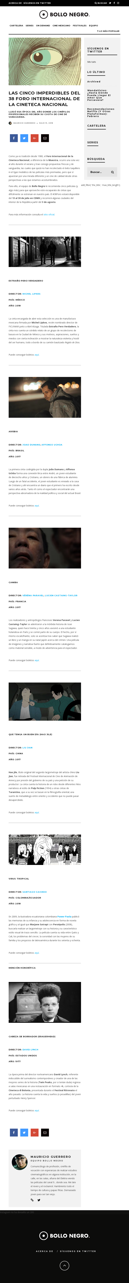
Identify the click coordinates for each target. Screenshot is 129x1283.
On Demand (43, 25)
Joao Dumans (31, 445)
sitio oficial (49, 214)
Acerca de (15, 3)
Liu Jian (27, 747)
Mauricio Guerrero (24, 123)
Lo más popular (108, 31)
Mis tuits (91, 61)
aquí (37, 354)
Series (30, 25)
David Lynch (30, 1049)
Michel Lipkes (31, 294)
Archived (94, 81)
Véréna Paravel (33, 595)
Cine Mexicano (61, 25)
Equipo (93, 25)
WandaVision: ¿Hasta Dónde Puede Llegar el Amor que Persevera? (99, 95)
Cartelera (16, 25)
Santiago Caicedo (34, 892)
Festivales (80, 25)
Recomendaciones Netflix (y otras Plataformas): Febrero (101, 113)
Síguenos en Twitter (37, 3)
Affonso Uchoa (52, 445)
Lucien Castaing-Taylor (61, 595)
